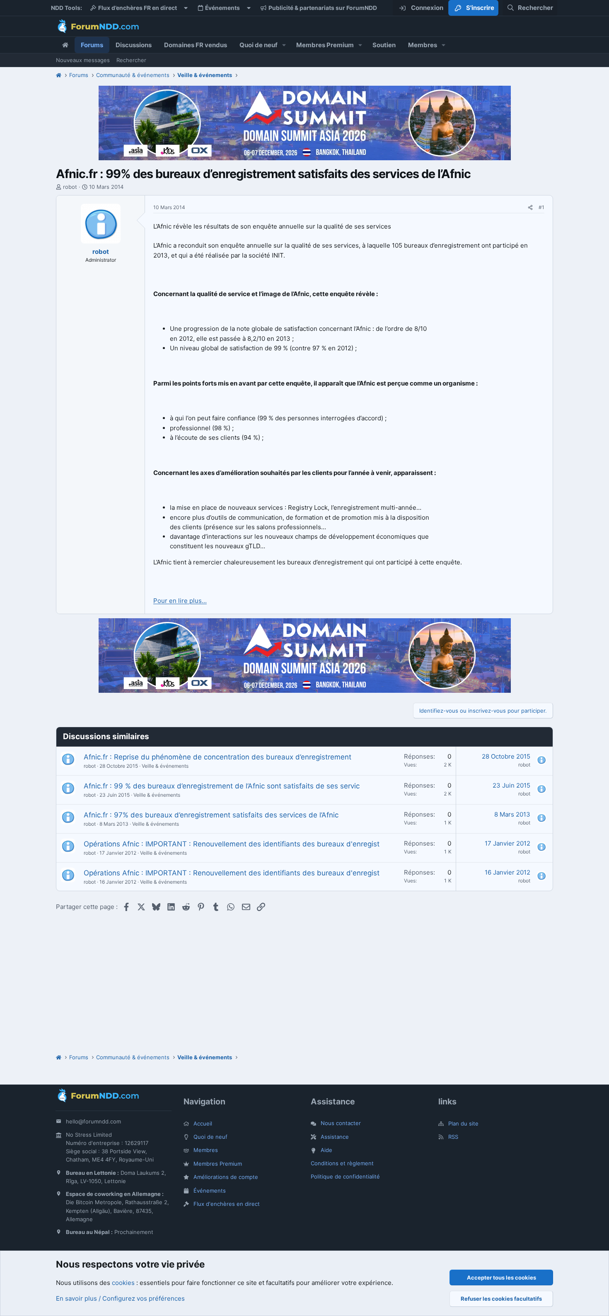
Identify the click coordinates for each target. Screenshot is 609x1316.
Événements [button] (222, 8)
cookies (123, 1283)
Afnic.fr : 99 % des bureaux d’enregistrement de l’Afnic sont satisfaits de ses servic (222, 786)
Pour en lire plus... (180, 601)
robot (70, 186)
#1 (541, 207)
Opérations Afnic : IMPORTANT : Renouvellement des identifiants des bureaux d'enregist (231, 844)
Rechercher (131, 60)
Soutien (384, 45)
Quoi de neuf (258, 45)
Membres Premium (325, 45)
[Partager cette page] (530, 207)
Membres (422, 45)
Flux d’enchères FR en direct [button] (137, 8)
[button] (284, 45)
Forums (92, 45)
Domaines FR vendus (195, 45)
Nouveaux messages (83, 60)
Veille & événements (165, 766)
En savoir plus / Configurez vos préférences (120, 1298)
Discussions (134, 45)
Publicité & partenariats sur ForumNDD (322, 8)
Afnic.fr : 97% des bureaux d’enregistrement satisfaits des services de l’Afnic (211, 815)
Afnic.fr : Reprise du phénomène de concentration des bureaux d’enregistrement (217, 757)
